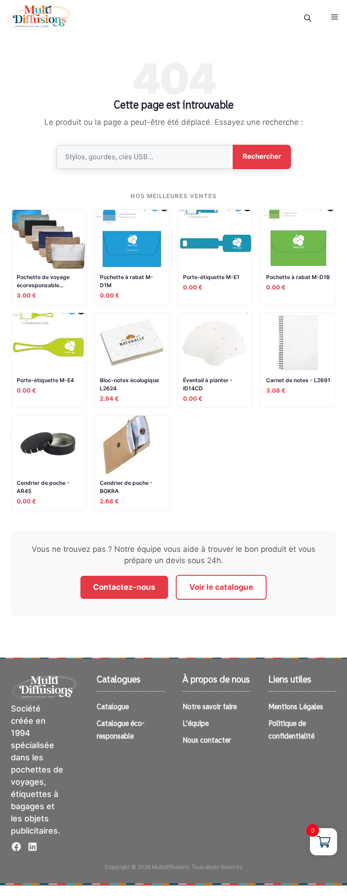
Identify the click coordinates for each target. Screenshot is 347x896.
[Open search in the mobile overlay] (308, 18)
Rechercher (262, 156)
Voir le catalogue (221, 587)
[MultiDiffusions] (38, 17)
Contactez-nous (124, 587)
